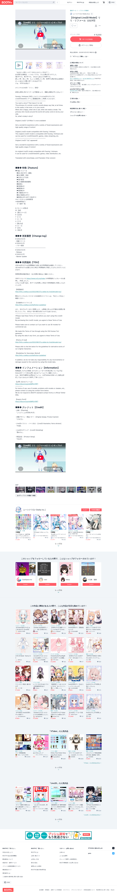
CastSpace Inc (27, 579)
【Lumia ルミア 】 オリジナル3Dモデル (58, 535)
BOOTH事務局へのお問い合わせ (69, 862)
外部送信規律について (89, 889)
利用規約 (47, 889)
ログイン (69, 2)
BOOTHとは (80, 2)
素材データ (73, 10)
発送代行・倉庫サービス (10, 862)
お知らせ (62, 852)
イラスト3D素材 (84, 10)
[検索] (53, 2)
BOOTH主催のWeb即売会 (38, 869)
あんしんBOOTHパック (76, 78)
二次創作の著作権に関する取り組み (13, 876)
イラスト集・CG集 (20, 530)
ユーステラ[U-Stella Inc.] (34, 510)
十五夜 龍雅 (92, 579)
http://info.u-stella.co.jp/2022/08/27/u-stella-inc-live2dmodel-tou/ (38, 292)
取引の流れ (75, 98)
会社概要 (41, 889)
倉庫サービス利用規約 (56, 889)
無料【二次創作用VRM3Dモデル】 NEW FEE (75, 533)
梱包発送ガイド (7, 869)
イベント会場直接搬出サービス (11, 866)
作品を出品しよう (94, 2)
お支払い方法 (76, 102)
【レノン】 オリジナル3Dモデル (93, 535)
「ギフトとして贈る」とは (79, 56)
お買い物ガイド (35, 855)
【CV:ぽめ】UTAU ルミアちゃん (40, 533)
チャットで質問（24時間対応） (69, 859)
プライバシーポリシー (76, 112)
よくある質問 (63, 855)
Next (64, 34)
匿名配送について (8, 859)
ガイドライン (66, 889)
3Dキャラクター (55, 530)
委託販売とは (6, 873)
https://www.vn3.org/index (36, 278)
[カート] (91, 13)
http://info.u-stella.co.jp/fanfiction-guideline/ (30, 305)
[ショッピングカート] (103, 2)
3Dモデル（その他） (73, 530)
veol (45, 579)
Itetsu (68, 579)
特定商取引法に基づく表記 (77, 108)
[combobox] (34, 2)
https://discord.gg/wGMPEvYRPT (26, 384)
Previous (16, 34)
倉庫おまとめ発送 (36, 866)
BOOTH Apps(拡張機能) (10, 855)
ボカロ (34, 530)
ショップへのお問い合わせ (77, 115)
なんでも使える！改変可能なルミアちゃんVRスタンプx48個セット (23, 535)
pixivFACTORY (74, 90)
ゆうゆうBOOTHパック (88, 78)
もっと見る (58, 590)
